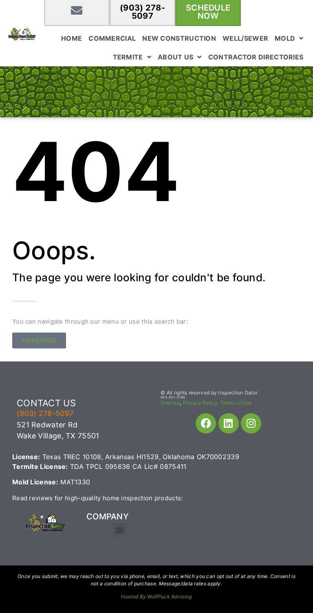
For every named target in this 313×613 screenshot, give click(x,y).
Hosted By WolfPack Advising (156, 596)
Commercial (112, 38)
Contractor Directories (256, 57)
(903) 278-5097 (142, 12)
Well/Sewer (245, 38)
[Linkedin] (228, 423)
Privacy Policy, (201, 403)
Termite (128, 57)
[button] (119, 530)
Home (71, 38)
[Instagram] (251, 423)
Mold (285, 38)
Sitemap (170, 403)
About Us (175, 57)
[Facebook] (206, 423)
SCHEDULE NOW (208, 12)
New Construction (179, 38)
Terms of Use (236, 403)
